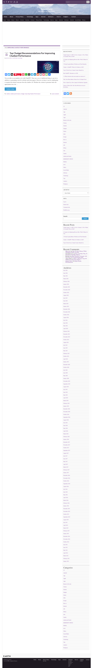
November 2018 (66, 411)
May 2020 (65, 375)
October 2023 (66, 339)
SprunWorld (46, 9)
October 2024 (66, 314)
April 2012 (65, 553)
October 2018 (66, 414)
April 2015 (65, 525)
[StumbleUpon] (14, 2)
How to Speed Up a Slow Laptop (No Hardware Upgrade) (75, 82)
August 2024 (66, 317)
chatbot (8, 93)
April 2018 (65, 431)
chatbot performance (15, 93)
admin (7, 58)
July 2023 (65, 345)
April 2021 (65, 359)
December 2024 (66, 309)
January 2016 (66, 506)
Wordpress (65, 184)
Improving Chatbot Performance (32, 93)
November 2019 (66, 381)
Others (10, 58)
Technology (30, 16)
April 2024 (65, 328)
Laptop (64, 153)
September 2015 (66, 517)
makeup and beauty (67, 156)
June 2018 (65, 425)
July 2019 (65, 389)
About (11, 16)
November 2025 (66, 289)
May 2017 (65, 461)
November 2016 (66, 478)
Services (27, 20)
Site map (44, 661)
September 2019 (66, 384)
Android (72, 20)
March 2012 (65, 555)
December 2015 (66, 508)
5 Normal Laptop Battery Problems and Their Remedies (74, 64)
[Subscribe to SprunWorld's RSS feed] (4, 2)
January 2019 (66, 406)
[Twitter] (8, 2)
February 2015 (66, 530)
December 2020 (66, 364)
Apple (64, 114)
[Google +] (11, 2)
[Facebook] (6, 2)
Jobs (64, 150)
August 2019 (66, 386)
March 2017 (65, 467)
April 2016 (65, 497)
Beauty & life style (67, 120)
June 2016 (65, 492)
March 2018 (65, 433)
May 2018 (65, 428)
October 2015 (66, 514)
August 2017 (66, 453)
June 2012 (65, 547)
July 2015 (65, 522)
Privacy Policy (20, 16)
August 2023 (66, 342)
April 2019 (65, 397)
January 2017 (66, 472)
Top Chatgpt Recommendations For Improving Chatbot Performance (32, 54)
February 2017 (66, 469)
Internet (43, 16)
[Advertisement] (46, 32)
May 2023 (65, 350)
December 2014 (66, 536)
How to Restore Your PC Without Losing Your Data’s (76, 259)
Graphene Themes (13, 661)
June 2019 (65, 392)
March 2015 (65, 528)
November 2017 (66, 445)
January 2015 (66, 533)
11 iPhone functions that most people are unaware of (74, 76)
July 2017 (65, 456)
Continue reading (10, 89)
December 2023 (66, 334)
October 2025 (66, 292)
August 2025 (66, 295)
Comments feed (66, 207)
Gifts (64, 134)
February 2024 (66, 331)
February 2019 (66, 403)
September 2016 (66, 483)
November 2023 (66, 336)
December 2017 (66, 442)
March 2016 (65, 500)
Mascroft (68, 251)
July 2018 (65, 422)
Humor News (69, 261)
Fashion (65, 125)
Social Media (78, 20)
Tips (64, 178)
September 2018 (66, 417)
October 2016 (66, 481)
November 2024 (66, 312)
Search (65, 216)
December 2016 (66, 475)
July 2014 (65, 544)
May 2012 (65, 550)
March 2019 (65, 400)
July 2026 (65, 270)
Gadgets (65, 16)
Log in (64, 201)
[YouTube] (17, 2)
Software (50, 16)
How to (58, 16)
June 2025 (65, 300)
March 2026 (65, 278)
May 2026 (65, 276)
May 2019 (65, 395)
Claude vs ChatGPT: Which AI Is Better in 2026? (73, 67)
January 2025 (66, 306)
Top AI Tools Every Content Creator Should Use (73, 70)
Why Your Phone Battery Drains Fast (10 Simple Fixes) (74, 79)
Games (64, 131)
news (64, 164)
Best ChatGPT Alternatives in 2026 (70, 73)
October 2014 (66, 542)
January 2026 (66, 284)
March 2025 (65, 303)
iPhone (83, 20)
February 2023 (66, 353)
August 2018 (66, 420)
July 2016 (65, 489)
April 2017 (65, 464)
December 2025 (66, 287)
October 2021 (66, 356)
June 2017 (65, 458)
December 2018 (66, 409)
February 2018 (66, 436)
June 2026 (65, 273)
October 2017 (66, 447)
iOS (64, 145)
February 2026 (66, 281)
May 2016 (65, 494)
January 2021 (66, 361)
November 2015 (66, 511)
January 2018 (66, 439)
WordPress (70, 662)
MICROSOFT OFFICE (68, 159)
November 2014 (66, 539)
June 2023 (65, 348)
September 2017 (66, 450)
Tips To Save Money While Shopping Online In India (76, 251)
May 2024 (65, 325)
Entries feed (65, 204)
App (64, 112)
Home (5, 16)
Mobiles (65, 161)
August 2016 (66, 486)
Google (64, 137)
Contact (73, 16)
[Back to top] (90, 665)
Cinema (65, 123)
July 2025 (65, 298)
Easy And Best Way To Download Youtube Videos (76, 254)
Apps (36, 16)
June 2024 (65, 323)
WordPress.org (66, 210)
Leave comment (55, 93)
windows (65, 181)
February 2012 (66, 558)
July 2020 (65, 370)
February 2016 (66, 503)
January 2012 (66, 561)
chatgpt (23, 93)
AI (64, 106)
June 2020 (65, 373)
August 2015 (66, 519)
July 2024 (65, 320)
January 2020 (66, 378)
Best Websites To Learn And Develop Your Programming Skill (76, 256)
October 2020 (66, 367)
